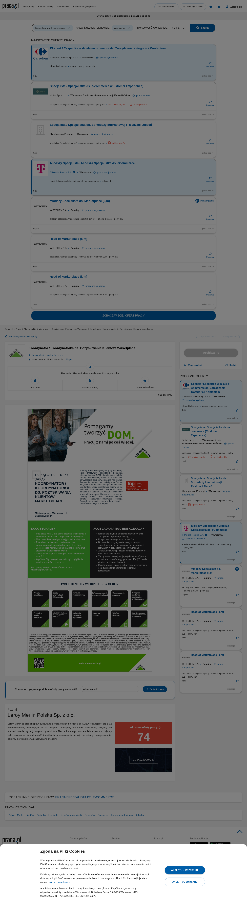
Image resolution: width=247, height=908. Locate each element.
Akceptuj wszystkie (184, 870)
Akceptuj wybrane (184, 881)
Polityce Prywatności (59, 882)
